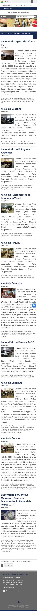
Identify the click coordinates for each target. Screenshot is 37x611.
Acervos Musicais (10, 540)
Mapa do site (28, 5)
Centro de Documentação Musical (23, 542)
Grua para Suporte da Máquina (22, 545)
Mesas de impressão (25, 429)
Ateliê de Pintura (10, 242)
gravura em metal (17, 487)
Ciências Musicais (6, 543)
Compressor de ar (7, 335)
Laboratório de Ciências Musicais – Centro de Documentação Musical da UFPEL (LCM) (16, 499)
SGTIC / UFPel (25, 607)
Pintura (31, 277)
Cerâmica (32, 333)
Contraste (18, 5)
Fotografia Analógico (8, 189)
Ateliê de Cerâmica (11, 283)
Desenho (32, 143)
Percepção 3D (29, 377)
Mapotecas (14, 429)
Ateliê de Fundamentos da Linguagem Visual (15, 196)
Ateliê (13, 143)
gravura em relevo (29, 487)
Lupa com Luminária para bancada (12, 546)
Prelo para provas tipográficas (11, 489)
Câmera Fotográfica (26, 540)
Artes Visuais (9, 426)
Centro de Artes (23, 143)
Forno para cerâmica (20, 335)
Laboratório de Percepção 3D (17, 342)
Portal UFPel (8, 8)
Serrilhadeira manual (15, 432)
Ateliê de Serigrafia (11, 382)
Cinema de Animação (12, 99)
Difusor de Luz (18, 543)
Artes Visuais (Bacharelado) (14, 98)
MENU (5, 16)
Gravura (7, 429)
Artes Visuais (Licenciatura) (10, 427)
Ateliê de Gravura (11, 438)
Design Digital (5, 101)
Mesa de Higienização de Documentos (15, 547)
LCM (34, 545)
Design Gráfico (16, 101)
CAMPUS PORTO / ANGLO (12, 577)
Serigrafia (4, 432)
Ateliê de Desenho (11, 108)
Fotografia (28, 187)
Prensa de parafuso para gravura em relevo (15, 431)
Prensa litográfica (27, 489)
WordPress (22, 606)
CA (25, 98)
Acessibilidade (8, 5)
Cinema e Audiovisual (27, 99)
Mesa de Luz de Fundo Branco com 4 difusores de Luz (18, 549)
